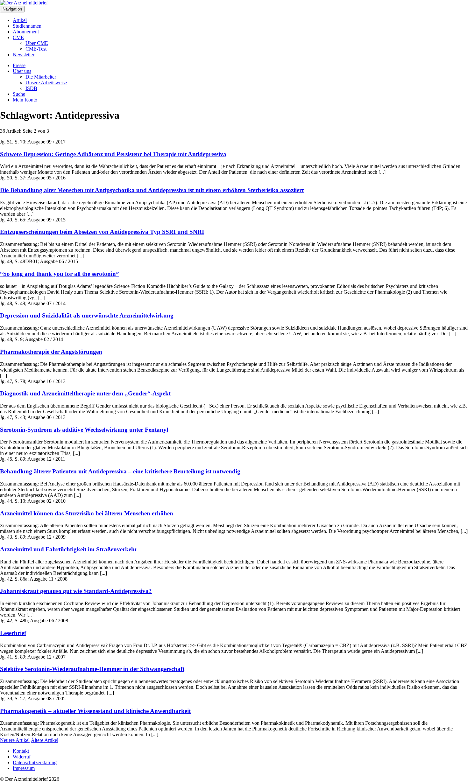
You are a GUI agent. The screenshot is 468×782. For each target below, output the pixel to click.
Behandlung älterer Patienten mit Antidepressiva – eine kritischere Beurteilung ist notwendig (120, 471)
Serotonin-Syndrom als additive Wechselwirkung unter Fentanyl (84, 429)
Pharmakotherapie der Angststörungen (51, 351)
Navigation (12, 9)
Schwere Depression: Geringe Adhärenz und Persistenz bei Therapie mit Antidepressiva (113, 154)
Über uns (22, 71)
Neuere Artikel (15, 740)
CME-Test (35, 49)
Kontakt (21, 751)
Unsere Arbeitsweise (46, 82)
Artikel (20, 20)
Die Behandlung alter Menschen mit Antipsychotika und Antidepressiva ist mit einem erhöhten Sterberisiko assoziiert (152, 190)
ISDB (31, 88)
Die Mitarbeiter (40, 77)
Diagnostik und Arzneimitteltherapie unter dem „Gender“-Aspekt (85, 393)
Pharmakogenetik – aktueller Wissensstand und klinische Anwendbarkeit (95, 711)
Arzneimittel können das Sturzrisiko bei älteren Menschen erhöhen (86, 513)
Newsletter (23, 54)
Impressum (24, 768)
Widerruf (22, 756)
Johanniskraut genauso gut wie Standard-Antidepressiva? (76, 591)
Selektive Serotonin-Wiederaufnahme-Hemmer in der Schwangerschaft (92, 669)
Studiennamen (27, 26)
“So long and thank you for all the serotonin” (59, 273)
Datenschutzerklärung (35, 762)
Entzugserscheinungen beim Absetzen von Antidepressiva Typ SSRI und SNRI (102, 231)
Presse (19, 65)
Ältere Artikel (44, 740)
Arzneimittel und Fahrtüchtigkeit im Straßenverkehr (68, 549)
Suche (19, 94)
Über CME (36, 43)
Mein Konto (25, 99)
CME (18, 37)
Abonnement (26, 31)
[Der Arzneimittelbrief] (24, 2)
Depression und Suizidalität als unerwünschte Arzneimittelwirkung (87, 315)
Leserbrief (13, 633)
